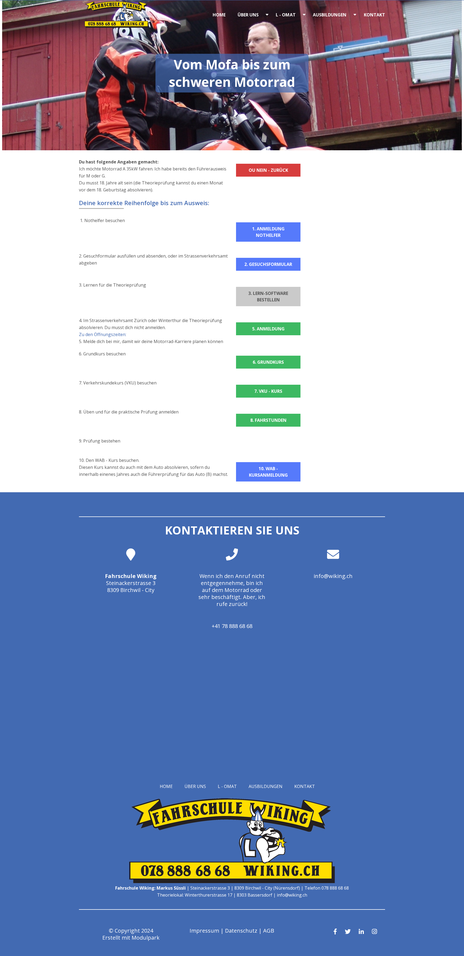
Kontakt (374, 15)
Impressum (204, 930)
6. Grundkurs (268, 362)
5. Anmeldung (268, 329)
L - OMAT (286, 15)
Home (219, 15)
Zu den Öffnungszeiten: (102, 334)
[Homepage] (116, 26)
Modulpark (146, 937)
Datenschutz (241, 930)
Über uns (248, 15)
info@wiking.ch (333, 576)
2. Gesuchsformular (268, 264)
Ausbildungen (330, 15)
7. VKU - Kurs (268, 391)
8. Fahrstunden (268, 420)
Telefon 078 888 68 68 (327, 888)
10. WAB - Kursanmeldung (268, 472)
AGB (268, 930)
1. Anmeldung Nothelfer (268, 232)
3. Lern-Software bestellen (268, 296)
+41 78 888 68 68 (232, 626)
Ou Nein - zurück (268, 170)
